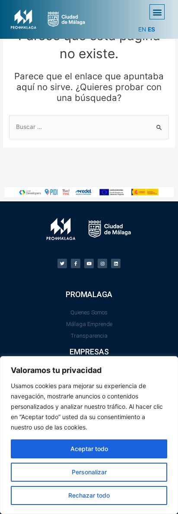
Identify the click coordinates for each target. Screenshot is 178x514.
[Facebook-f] (75, 263)
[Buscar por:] (89, 126)
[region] (89, 435)
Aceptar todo (89, 448)
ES (151, 29)
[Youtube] (89, 263)
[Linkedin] (116, 263)
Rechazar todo (89, 495)
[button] (157, 11)
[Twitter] (62, 263)
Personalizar (89, 472)
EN (142, 29)
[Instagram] (102, 263)
